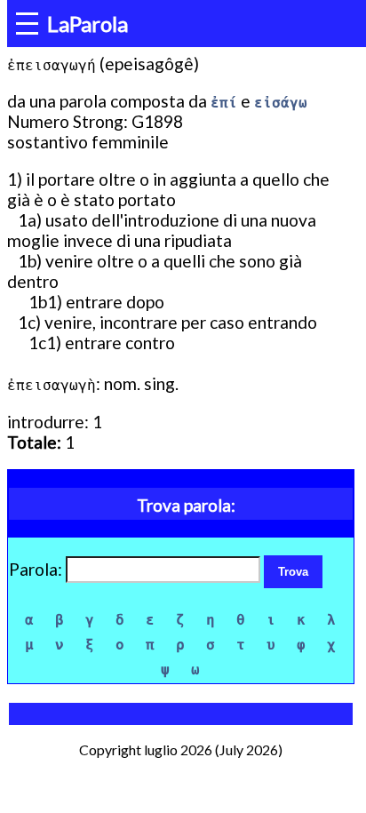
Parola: (37, 569)
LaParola (87, 23)
